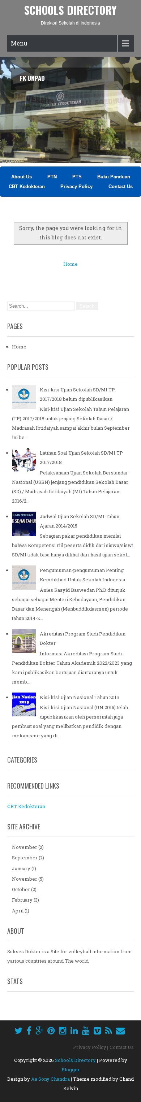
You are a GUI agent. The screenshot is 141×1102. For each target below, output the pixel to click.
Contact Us (120, 186)
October (21, 889)
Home (70, 264)
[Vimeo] (97, 1030)
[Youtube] (86, 1030)
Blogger (70, 1069)
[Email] (120, 1030)
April (18, 910)
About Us (21, 176)
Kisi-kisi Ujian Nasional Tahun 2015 (79, 697)
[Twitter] (18, 1030)
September (25, 857)
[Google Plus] (39, 1030)
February (22, 900)
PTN (52, 176)
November (24, 847)
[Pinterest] (51, 1030)
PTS (77, 176)
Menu (19, 43)
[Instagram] (63, 1030)
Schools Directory (70, 10)
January (21, 868)
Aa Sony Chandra (50, 1079)
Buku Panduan (113, 176)
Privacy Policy (77, 186)
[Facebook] (28, 1030)
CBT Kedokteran (27, 186)
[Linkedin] (74, 1030)
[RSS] (108, 1030)
